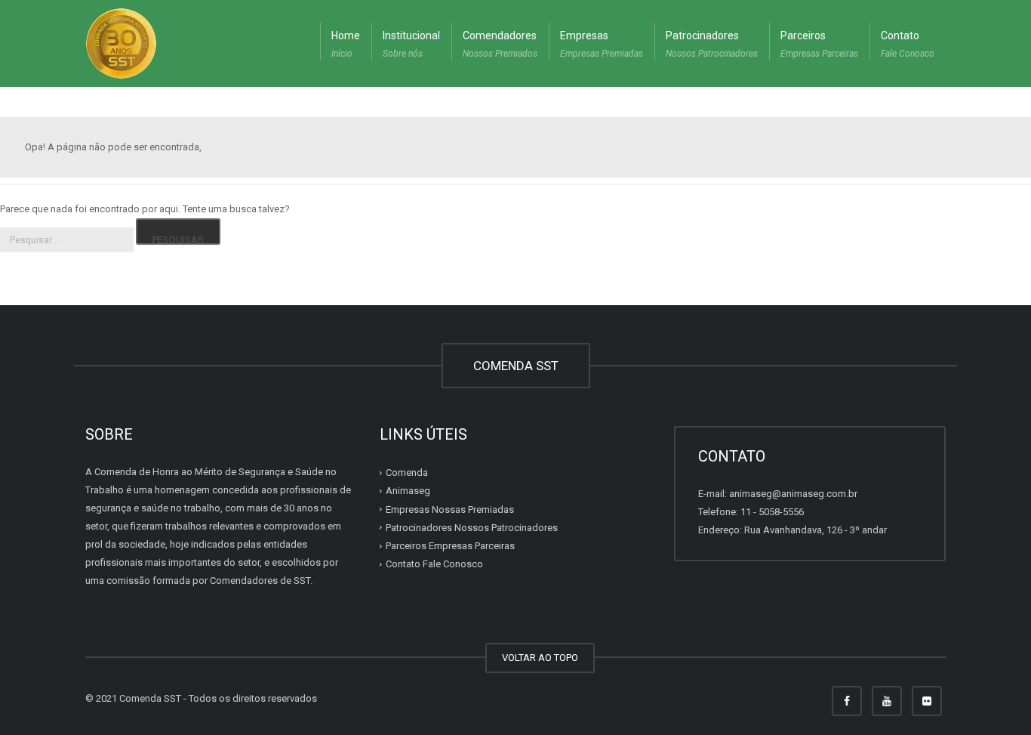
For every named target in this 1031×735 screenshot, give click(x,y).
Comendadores (500, 44)
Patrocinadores (712, 44)
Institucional (411, 44)
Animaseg (408, 490)
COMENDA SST (516, 365)
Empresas (601, 44)
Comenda (407, 472)
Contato (907, 44)
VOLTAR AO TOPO (540, 657)
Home (345, 44)
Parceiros (819, 44)
